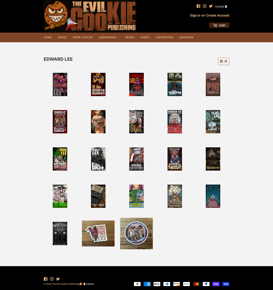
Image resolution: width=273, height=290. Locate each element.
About (62, 37)
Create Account (217, 15)
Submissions (108, 37)
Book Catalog (83, 37)
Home (48, 37)
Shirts (145, 37)
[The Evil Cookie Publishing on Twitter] (211, 6)
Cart (222, 25)
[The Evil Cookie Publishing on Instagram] (205, 6)
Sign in (195, 15)
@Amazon (186, 37)
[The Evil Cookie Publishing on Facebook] (198, 6)
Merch (129, 37)
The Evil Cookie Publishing (65, 284)
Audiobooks (164, 37)
